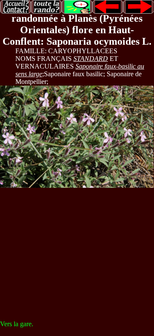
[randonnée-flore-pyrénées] (16, 6)
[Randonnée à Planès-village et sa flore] (46, 6)
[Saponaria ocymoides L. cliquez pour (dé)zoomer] (77, 137)
